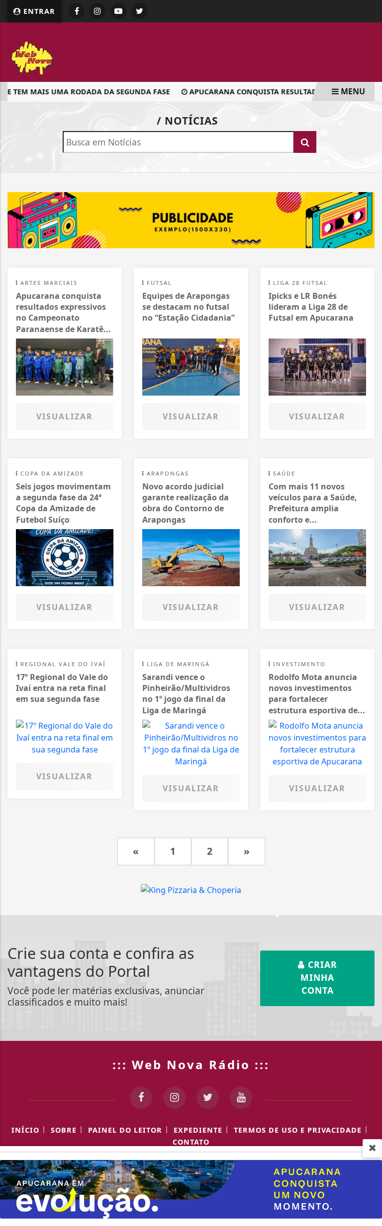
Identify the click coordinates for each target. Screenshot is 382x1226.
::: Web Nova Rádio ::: (191, 1064)
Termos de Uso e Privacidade (298, 1130)
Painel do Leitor (125, 1130)
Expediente (198, 1130)
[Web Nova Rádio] (74, 57)
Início (25, 1130)
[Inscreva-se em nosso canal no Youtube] (241, 1098)
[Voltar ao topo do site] (367, 674)
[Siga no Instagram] (97, 11)
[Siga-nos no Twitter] (207, 1098)
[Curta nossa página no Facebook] (141, 1098)
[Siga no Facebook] (77, 11)
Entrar (38, 11)
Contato (191, 1142)
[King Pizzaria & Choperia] (191, 219)
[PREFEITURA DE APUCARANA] (191, 1188)
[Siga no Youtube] (118, 11)
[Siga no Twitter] (139, 11)
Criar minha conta (318, 977)
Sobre (64, 1130)
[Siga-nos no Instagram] (174, 1098)
